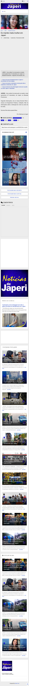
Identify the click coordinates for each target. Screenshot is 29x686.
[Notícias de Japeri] (14, 8)
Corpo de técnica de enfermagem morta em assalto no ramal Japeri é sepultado (14, 87)
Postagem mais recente (14, 190)
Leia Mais (9, 389)
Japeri (5, 30)
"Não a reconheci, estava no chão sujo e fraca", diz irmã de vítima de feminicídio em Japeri (14, 441)
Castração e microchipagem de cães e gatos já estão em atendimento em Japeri (13, 305)
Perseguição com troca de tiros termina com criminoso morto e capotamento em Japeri (14, 541)
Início (2, 30)
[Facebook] (1, 1)
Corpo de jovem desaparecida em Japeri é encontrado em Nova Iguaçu (12, 80)
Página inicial (14, 197)
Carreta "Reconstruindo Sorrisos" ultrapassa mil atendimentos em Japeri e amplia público (14, 359)
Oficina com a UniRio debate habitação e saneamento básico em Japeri (13, 501)
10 (4, 537)
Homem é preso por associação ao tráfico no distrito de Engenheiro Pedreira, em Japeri (14, 380)
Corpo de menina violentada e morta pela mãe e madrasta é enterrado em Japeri (13, 84)
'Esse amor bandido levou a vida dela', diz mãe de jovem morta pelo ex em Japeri (14, 182)
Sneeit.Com (17, 683)
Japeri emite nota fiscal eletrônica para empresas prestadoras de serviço (14, 481)
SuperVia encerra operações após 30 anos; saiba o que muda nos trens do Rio (14, 461)
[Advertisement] (14, 54)
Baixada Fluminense (11, 30)
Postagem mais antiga (14, 193)
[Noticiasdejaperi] (6, 1)
